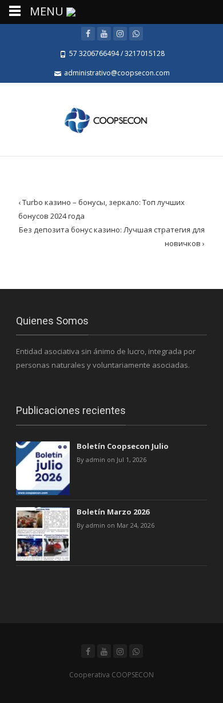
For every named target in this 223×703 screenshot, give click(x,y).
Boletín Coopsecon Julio (123, 446)
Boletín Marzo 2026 (113, 512)
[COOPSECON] (111, 119)
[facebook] (88, 34)
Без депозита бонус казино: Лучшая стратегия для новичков (112, 236)
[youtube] (104, 34)
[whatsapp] (136, 34)
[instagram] (120, 34)
